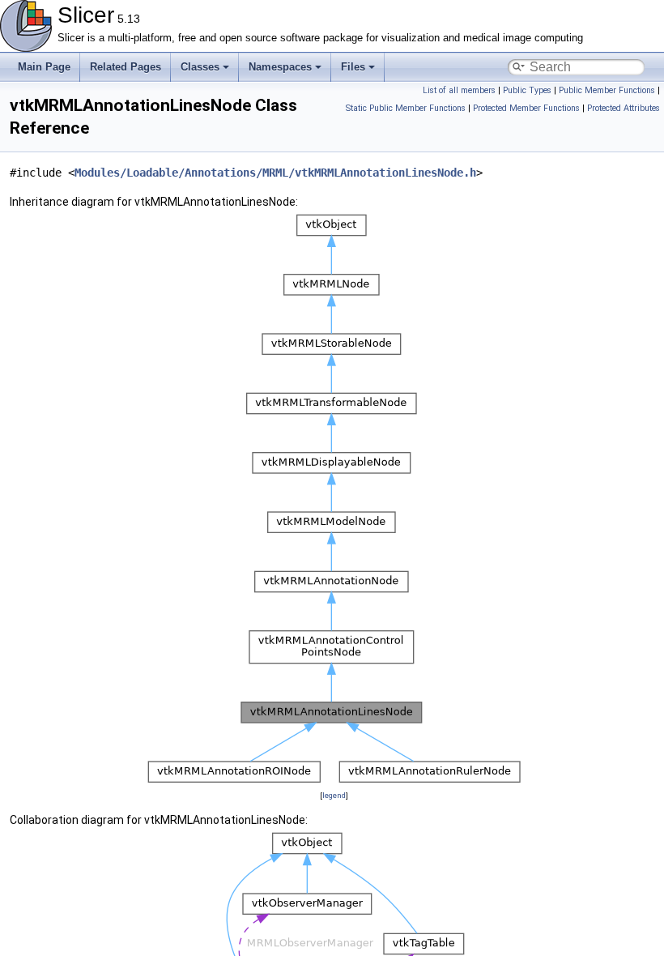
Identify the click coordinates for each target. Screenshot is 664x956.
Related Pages (125, 67)
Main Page (44, 67)
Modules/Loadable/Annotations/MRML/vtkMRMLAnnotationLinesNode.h (275, 172)
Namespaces (280, 67)
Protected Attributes (623, 108)
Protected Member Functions (526, 108)
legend (334, 795)
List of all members (459, 90)
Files (353, 67)
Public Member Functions (607, 90)
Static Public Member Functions (406, 108)
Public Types (527, 90)
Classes (200, 67)
